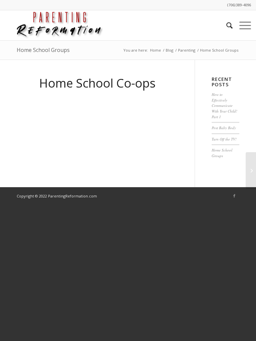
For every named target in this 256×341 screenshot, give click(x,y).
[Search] (226, 25)
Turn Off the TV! (224, 139)
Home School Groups (43, 50)
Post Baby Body (224, 127)
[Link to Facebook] (234, 196)
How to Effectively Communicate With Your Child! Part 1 (224, 105)
